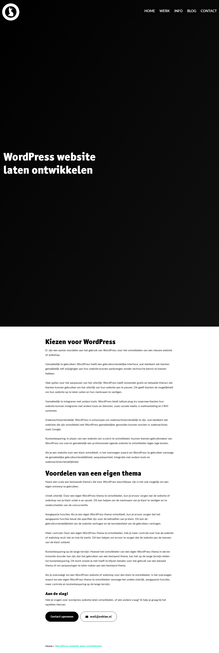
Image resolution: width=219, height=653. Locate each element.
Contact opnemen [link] (61, 616)
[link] (10, 12)
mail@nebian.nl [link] (101, 616)
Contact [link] (209, 11)
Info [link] (178, 11)
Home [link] (149, 11)
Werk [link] (164, 11)
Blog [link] (191, 11)
